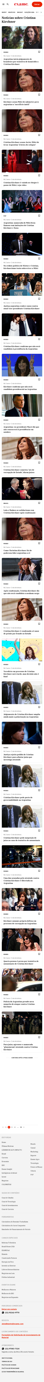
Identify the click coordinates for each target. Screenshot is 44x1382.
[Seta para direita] (38, 12)
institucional (7, 1358)
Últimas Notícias (8, 1146)
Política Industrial (8, 1277)
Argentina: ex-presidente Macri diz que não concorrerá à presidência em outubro (21, 429)
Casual (33, 1148)
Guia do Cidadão (7, 1198)
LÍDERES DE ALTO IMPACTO (12, 1150)
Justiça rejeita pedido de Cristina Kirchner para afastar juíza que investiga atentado (18, 757)
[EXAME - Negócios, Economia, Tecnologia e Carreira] (21, 4)
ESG (3, 1165)
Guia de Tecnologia (9, 1202)
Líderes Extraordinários (10, 1270)
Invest (4, 1177)
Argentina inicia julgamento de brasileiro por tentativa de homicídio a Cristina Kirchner (21, 61)
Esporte (33, 1155)
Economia (5, 1161)
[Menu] (3, 4)
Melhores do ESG (8, 1293)
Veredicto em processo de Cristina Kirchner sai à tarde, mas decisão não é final (21, 674)
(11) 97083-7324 (12, 1349)
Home (4, 1142)
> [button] (23, 1127)
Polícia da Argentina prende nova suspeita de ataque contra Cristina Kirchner (19, 1004)
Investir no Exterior (9, 1266)
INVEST (4, 12)
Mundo (33, 1144)
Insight (20, 12)
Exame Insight (7, 1169)
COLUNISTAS (6, 1184)
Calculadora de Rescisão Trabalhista (15, 1222)
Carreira (5, 1158)
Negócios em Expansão (10, 1297)
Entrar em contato (9, 1309)
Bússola (4, 1254)
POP (32, 1175)
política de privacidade (10, 1368)
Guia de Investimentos (10, 1205)
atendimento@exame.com (12, 1324)
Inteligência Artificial (9, 1173)
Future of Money (36, 1167)
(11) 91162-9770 (12, 1313)
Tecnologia (35, 1163)
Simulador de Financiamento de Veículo (16, 1229)
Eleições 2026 (29, 12)
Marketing (34, 1152)
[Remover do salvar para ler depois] (39, 52)
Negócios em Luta (8, 1273)
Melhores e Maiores (9, 1290)
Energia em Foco (8, 1262)
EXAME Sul (6, 1250)
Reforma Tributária (9, 1243)
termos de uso (7, 1361)
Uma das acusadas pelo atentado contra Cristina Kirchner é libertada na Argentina (21, 880)
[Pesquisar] (7, 4)
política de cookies (9, 1365)
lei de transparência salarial (13, 1372)
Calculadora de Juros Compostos (13, 1226)
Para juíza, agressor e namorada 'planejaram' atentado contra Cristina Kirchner (21, 1047)
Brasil (4, 1154)
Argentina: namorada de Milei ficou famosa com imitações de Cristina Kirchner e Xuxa (19, 225)
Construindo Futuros (9, 1258)
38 (21, 1127)
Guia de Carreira (8, 1209)
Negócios (11, 12)
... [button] (17, 1127)
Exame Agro (35, 1159)
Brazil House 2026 (8, 1247)
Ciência (33, 1171)
